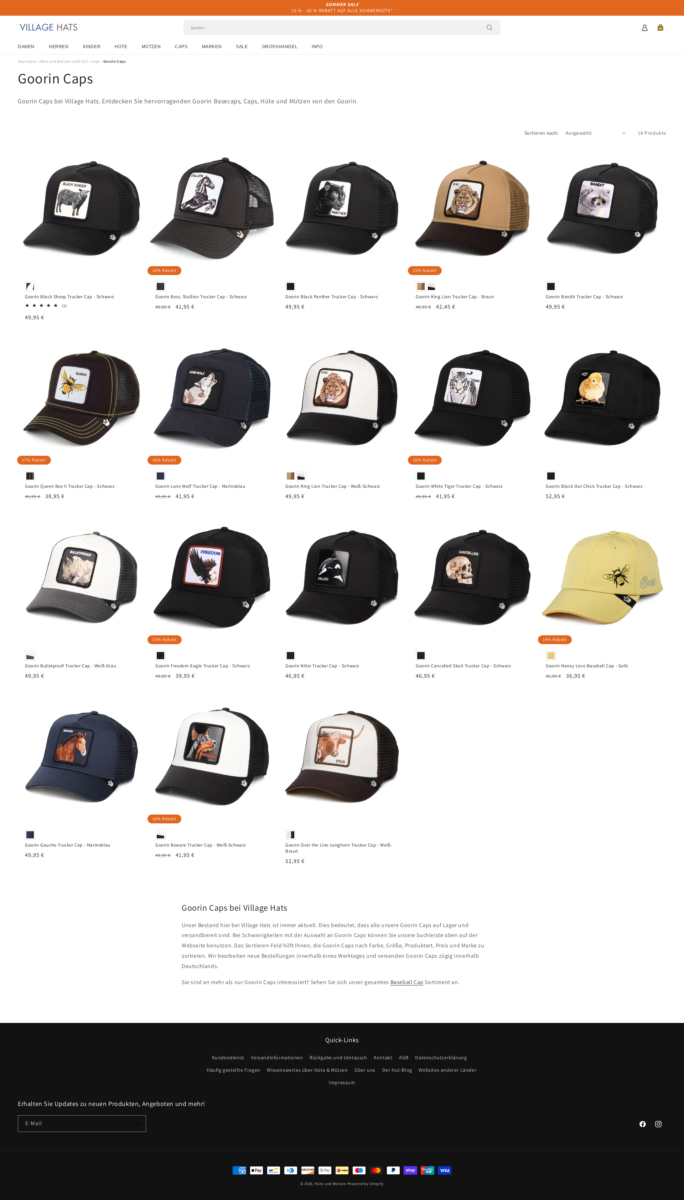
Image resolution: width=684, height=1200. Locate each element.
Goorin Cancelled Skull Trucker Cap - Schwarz (463, 666)
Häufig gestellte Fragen (233, 1070)
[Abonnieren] (138, 1123)
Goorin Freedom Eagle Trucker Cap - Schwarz (202, 666)
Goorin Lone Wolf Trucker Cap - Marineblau (200, 487)
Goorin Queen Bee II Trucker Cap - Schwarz (70, 487)
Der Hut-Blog (397, 1070)
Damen (26, 46)
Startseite (27, 61)
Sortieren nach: (541, 133)
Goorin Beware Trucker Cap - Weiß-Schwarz (200, 845)
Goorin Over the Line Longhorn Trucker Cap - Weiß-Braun (338, 848)
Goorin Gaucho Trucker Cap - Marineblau (67, 845)
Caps (181, 46)
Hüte (121, 46)
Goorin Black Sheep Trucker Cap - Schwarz (69, 297)
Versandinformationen (277, 1057)
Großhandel (280, 46)
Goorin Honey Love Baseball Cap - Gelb (587, 666)
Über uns (364, 1070)
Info (317, 46)
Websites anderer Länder (447, 1070)
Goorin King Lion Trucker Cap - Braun (455, 297)
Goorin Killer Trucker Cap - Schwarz (322, 666)
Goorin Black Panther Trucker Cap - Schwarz (331, 297)
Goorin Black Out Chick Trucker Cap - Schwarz (594, 487)
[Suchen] (489, 27)
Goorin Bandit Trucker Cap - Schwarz (584, 297)
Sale (242, 46)
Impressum (342, 1082)
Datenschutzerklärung (441, 1057)
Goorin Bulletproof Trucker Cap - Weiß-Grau (70, 666)
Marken (212, 46)
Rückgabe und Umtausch (338, 1057)
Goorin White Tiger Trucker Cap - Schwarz (459, 487)
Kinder (92, 46)
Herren (59, 46)
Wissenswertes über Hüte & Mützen (307, 1070)
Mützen (151, 46)
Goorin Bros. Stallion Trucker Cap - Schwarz (201, 297)
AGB (404, 1057)
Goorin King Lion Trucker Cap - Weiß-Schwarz (332, 487)
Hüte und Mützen (330, 1183)
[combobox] (342, 27)
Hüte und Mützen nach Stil (64, 61)
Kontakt (383, 1057)
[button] (660, 27)
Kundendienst (228, 1057)
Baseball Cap (407, 982)
